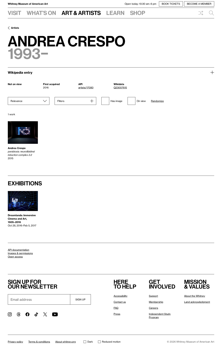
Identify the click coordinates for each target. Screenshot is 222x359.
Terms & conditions (39, 341)
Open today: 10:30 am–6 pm (140, 3)
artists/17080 (85, 87)
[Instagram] (9, 314)
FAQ (116, 307)
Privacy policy (15, 341)
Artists (15, 27)
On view (141, 100)
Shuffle (200, 13)
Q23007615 (120, 87)
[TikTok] (36, 314)
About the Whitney (194, 295)
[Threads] (18, 314)
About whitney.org (65, 341)
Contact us (120, 301)
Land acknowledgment (197, 301)
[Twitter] (45, 314)
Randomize (157, 101)
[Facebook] (27, 314)
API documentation (18, 249)
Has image (116, 100)
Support (153, 295)
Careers (153, 307)
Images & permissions (20, 253)
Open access (15, 256)
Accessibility (120, 295)
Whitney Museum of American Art (28, 3)
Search (210, 13)
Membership (156, 301)
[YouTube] (55, 314)
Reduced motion (111, 341)
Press (117, 313)
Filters (60, 100)
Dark (90, 341)
